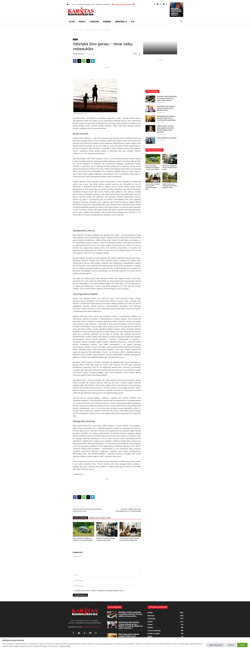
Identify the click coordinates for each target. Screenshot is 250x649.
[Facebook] (155, 4)
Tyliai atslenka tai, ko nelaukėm (166, 138)
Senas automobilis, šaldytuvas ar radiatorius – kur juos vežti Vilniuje (153, 167)
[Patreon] (163, 4)
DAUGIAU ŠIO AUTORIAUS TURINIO (100, 518)
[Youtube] (158, 4)
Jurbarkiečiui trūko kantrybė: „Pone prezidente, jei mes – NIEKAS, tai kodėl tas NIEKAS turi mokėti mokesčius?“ (130, 625)
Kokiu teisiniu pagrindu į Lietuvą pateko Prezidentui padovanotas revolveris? (176, 11)
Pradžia (75, 30)
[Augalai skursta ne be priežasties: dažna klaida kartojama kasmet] (169, 177)
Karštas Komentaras (79, 54)
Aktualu (81, 30)
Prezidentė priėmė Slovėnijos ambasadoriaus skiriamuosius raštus (87, 510)
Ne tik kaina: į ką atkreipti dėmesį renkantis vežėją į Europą (169, 167)
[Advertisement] (131, 12)
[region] (125, 643)
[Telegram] (93, 61)
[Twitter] (161, 4)
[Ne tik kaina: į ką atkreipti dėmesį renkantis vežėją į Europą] (106, 529)
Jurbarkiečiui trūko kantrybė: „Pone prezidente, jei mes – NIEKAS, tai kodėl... (166, 108)
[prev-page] (74, 544)
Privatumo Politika (64, 646)
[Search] (181, 21)
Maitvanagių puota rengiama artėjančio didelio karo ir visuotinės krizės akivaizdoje (166, 118)
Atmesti (231, 645)
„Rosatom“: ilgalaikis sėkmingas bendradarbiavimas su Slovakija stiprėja (128, 510)
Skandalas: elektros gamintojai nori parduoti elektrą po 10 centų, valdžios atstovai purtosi (130, 614)
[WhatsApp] (84, 61)
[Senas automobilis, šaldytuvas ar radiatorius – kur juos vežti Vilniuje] (83, 529)
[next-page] (77, 544)
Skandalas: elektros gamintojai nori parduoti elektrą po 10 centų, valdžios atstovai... (167, 98)
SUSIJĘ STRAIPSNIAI (80, 518)
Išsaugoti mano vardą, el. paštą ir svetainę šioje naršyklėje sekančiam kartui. (99, 590)
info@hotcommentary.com (92, 627)
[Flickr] (167, 4)
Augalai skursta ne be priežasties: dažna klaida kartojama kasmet (169, 185)
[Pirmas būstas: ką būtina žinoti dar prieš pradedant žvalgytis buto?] (130, 529)
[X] (79, 61)
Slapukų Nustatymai (215, 645)
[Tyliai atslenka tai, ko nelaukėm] (150, 140)
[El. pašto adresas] (88, 61)
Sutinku (242, 645)
